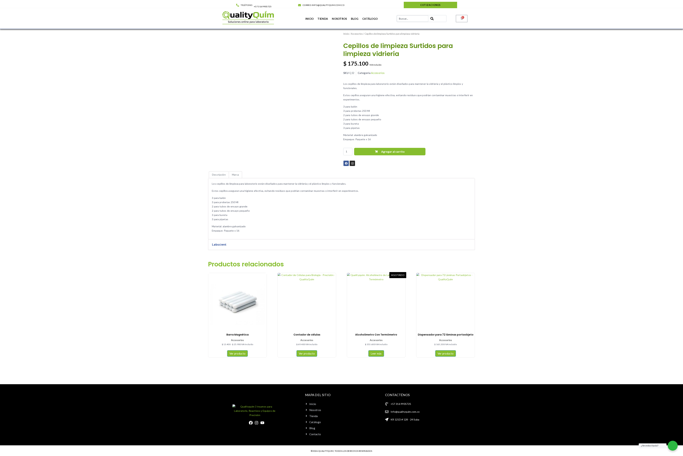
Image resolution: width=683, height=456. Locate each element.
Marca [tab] (235, 174)
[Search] (437, 18)
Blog (354, 18)
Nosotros (339, 18)
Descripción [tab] (219, 174)
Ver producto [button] (307, 353)
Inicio (309, 18)
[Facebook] (251, 423)
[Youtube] (262, 423)
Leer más (376, 353)
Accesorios (357, 33)
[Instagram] (256, 423)
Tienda (322, 18)
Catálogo (370, 18)
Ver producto (237, 353)
